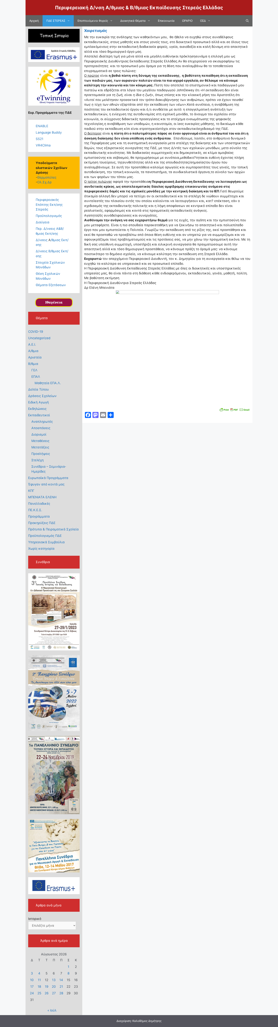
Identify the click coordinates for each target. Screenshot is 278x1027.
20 (54, 986)
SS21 (39, 139)
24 (32, 993)
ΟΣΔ (203, 20)
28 (61, 993)
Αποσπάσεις (40, 428)
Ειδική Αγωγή (38, 402)
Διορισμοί (38, 434)
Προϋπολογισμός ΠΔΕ (45, 536)
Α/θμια (33, 351)
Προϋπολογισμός (49, 216)
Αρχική (34, 20)
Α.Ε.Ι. (32, 344)
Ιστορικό (34, 919)
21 (61, 986)
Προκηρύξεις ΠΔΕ (41, 523)
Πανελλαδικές (39, 503)
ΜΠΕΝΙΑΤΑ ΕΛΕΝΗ (42, 497)
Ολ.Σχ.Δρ (44, 182)
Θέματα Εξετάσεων (51, 285)
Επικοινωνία (166, 20)
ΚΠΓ (31, 491)
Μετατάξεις (40, 447)
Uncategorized (39, 338)
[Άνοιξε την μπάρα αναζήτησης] (247, 20)
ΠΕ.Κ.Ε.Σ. (35, 510)
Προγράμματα (39, 516)
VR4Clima (43, 145)
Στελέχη (37, 460)
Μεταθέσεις (40, 441)
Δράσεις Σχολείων (42, 396)
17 (32, 986)
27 (54, 993)
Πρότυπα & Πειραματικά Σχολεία (53, 529)
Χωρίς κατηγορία (41, 548)
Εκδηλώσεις (37, 409)
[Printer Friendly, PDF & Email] (234, 409)
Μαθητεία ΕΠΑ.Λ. (48, 383)
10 (32, 980)
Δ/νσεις (42, 240)
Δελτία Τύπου (38, 389)
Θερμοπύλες (46, 177)
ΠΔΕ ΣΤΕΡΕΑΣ (55, 20)
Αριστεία (35, 357)
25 (39, 993)
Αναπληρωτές (42, 421)
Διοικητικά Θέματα (133, 20)
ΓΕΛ (34, 370)
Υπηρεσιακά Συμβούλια (46, 542)
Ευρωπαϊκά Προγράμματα (48, 478)
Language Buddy (49, 132)
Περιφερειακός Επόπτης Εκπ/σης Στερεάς (49, 204)
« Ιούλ (52, 1010)
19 (46, 986)
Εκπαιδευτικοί (39, 415)
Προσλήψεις (40, 454)
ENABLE (42, 126)
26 (47, 993)
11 (39, 980)
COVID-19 (35, 332)
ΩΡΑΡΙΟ (187, 20)
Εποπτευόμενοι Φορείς (93, 20)
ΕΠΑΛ (35, 376)
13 (54, 980)
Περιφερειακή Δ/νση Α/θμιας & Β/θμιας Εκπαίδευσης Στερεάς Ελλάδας (139, 7)
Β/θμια (33, 364)
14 (61, 980)
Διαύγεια (42, 222)
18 (39, 986)
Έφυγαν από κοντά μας (46, 484)
